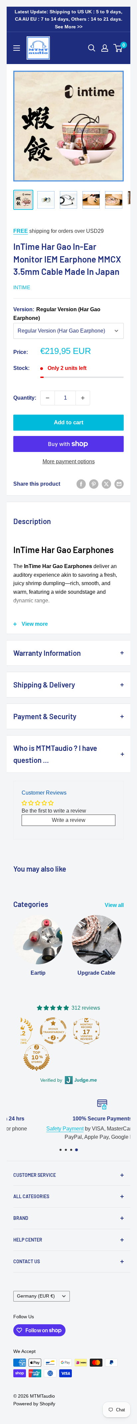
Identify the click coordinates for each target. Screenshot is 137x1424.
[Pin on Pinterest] (93, 484)
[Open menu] (16, 48)
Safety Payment (31, 1128)
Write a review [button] (68, 820)
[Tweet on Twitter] (106, 484)
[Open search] (91, 48)
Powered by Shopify (34, 1403)
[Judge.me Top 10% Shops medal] (36, 1057)
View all (114, 905)
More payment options (69, 461)
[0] (118, 48)
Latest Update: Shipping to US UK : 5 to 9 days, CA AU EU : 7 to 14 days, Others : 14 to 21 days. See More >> (68, 19)
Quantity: (24, 398)
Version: (56, 314)
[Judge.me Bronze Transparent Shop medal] (53, 1030)
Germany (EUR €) (36, 1296)
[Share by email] (119, 484)
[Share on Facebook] (81, 484)
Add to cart (68, 422)
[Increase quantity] (83, 398)
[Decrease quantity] (48, 398)
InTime (21, 287)
